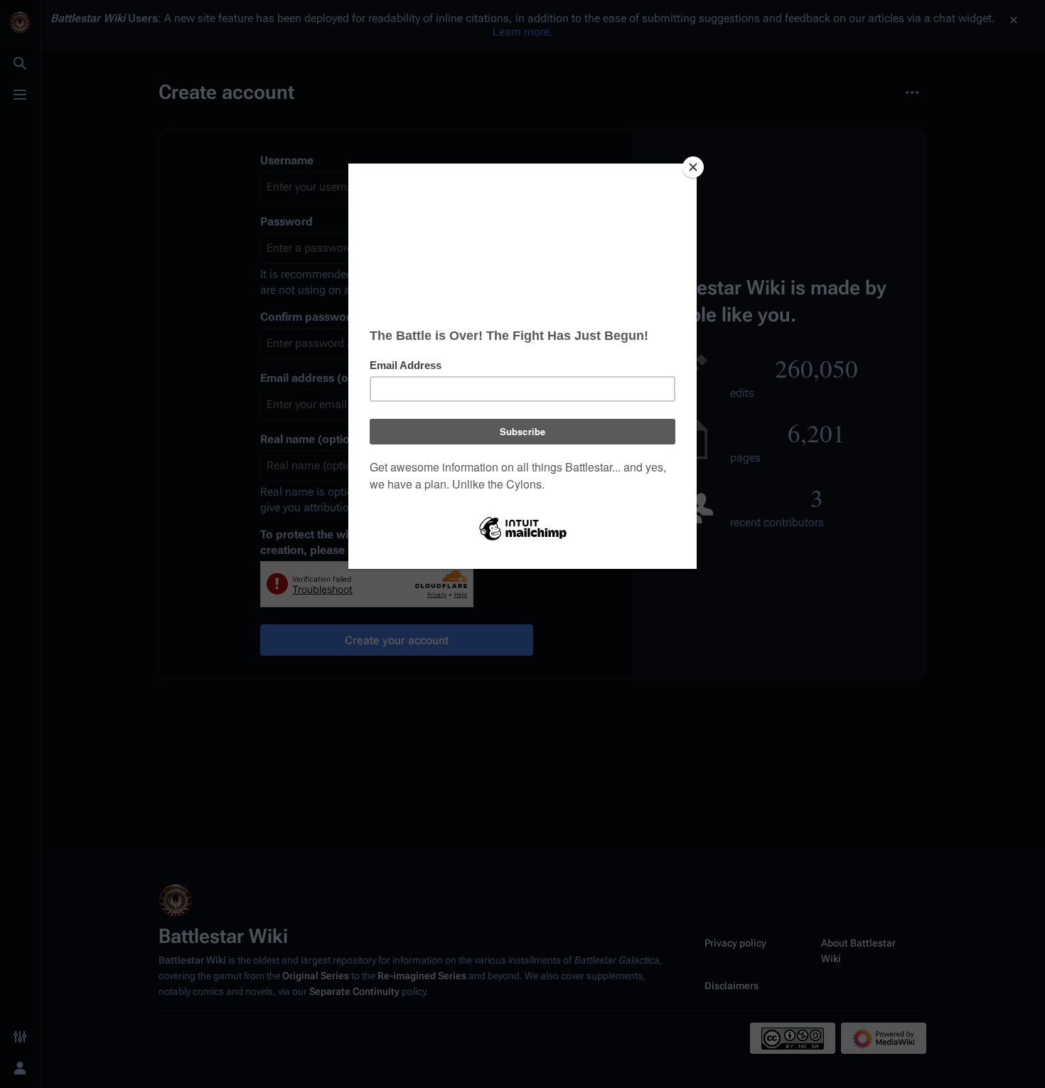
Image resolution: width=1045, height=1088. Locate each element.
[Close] (693, 167)
